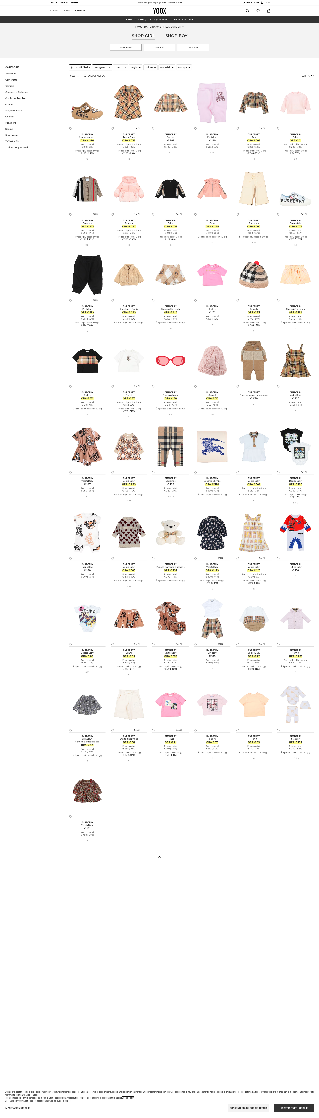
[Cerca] (247, 10)
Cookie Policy (128, 1098)
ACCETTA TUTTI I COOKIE (294, 1108)
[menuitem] (53, 10)
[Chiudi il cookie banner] (315, 1089)
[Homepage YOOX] (159, 11)
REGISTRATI (252, 2)
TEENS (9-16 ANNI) (182, 19)
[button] (35, 74)
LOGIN (265, 3)
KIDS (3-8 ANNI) (159, 19)
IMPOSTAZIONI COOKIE (17, 1108)
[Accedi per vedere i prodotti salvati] (258, 10)
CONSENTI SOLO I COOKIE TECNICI (248, 1108)
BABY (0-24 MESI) (136, 19)
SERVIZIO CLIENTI (68, 2)
